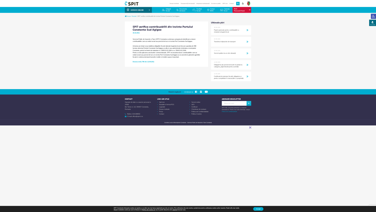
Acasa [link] (129, 16)
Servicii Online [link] (137, 10)
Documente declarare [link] (183, 10)
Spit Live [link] (162, 102)
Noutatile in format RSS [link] (166, 104)
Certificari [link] (194, 107)
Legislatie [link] (162, 107)
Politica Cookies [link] (196, 114)
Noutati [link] (134, 16)
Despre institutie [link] (174, 3)
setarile (174, 210)
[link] (373, 16)
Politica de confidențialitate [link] (229, 111)
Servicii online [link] (195, 102)
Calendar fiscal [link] (227, 10)
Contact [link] (231, 3)
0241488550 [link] (136, 114)
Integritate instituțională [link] (203, 3)
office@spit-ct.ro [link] (137, 116)
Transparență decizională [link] (188, 3)
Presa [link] (161, 111)
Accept (258, 209)
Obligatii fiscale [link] (168, 10)
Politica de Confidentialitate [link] (199, 111)
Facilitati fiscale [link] (199, 10)
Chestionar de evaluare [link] (198, 109)
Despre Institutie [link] (164, 109)
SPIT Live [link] (225, 3)
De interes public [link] (216, 3)
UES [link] (192, 104)
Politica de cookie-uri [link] (148, 210)
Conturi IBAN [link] (212, 10)
